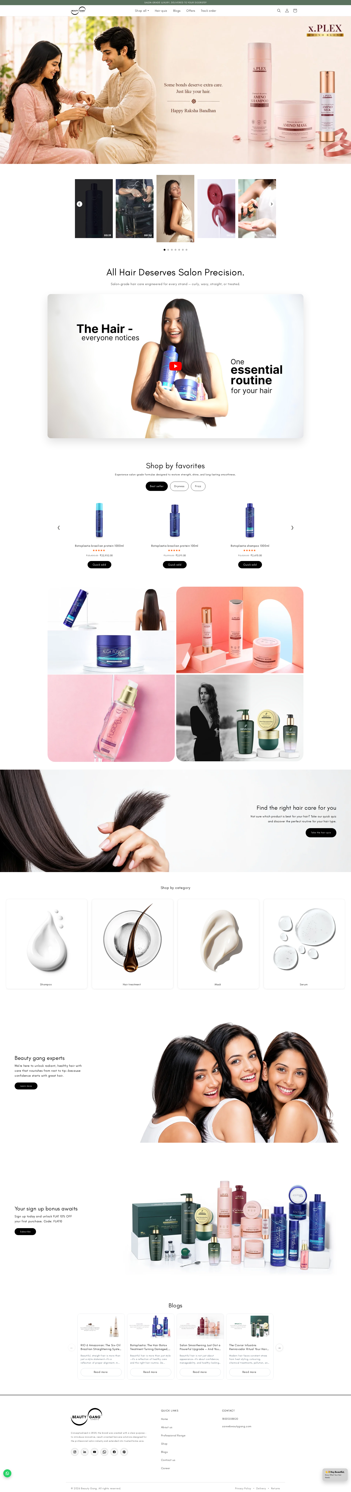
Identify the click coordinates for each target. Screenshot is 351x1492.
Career (165, 1468)
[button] (279, 11)
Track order (208, 10)
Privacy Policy (243, 1488)
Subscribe (25, 1231)
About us (166, 1427)
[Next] (271, 204)
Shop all (141, 10)
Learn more (26, 1086)
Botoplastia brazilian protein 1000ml (99, 545)
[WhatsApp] (104, 1452)
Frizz (198, 486)
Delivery (261, 1488)
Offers (190, 10)
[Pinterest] (124, 1452)
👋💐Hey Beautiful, (334, 1475)
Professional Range (173, 1435)
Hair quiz (161, 10)
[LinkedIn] (84, 1452)
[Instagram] (75, 1452)
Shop (164, 1443)
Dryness (179, 486)
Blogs (177, 10)
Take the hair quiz (321, 832)
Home (164, 1419)
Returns (275, 1488)
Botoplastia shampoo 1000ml (250, 545)
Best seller (157, 486)
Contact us (168, 1460)
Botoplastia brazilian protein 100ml (174, 545)
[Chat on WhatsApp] (7, 1473)
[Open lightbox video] (175, 208)
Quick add (99, 564)
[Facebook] (114, 1452)
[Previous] (79, 204)
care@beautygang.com (236, 1426)
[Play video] (175, 366)
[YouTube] (94, 1452)
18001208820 (230, 1418)
